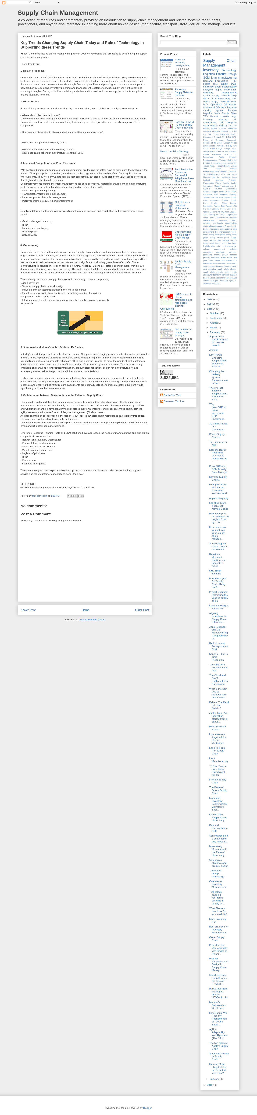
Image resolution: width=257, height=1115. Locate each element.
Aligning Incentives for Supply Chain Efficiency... (218, 617)
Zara (205, 215)
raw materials (226, 260)
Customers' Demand (212, 137)
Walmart (214, 116)
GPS (234, 98)
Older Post (142, 610)
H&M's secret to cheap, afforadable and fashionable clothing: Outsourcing (176, 301)
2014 (210, 299)
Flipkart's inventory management (182, 62)
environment (208, 232)
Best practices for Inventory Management (219, 929)
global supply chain (228, 235)
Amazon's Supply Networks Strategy (184, 92)
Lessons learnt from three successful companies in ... (218, 455)
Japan (234, 166)
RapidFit (206, 189)
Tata (222, 206)
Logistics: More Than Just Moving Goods (218, 505)
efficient (226, 226)
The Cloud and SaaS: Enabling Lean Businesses (218, 679)
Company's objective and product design (218, 863)
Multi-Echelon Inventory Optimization (182, 205)
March (214, 327)
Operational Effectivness (223, 104)
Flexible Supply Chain (217, 781)
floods (234, 232)
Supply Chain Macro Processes (216, 197)
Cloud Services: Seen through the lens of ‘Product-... (218, 979)
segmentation (209, 266)
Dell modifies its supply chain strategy (183, 332)
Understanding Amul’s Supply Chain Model (183, 234)
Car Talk (207, 134)
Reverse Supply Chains (218, 478)
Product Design (226, 74)
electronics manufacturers (220, 229)
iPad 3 (233, 240)
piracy (225, 255)
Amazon (222, 128)
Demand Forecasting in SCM (218, 828)
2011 (231, 125)
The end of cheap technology (216, 873)
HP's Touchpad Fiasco (217, 728)
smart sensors (210, 125)
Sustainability (229, 86)
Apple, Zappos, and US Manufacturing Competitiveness (218, 632)
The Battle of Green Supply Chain (218, 790)
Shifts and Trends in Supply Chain (219, 1056)
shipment (219, 266)
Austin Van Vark (172, 395)
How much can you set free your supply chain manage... (217, 533)
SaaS (217, 113)
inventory (211, 70)
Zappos (233, 212)
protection (215, 258)
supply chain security (213, 272)
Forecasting (224, 98)
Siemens (223, 194)
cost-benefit (218, 223)
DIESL (229, 137)
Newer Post (28, 610)
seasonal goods (219, 263)
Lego (234, 177)
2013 (210, 304)
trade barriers (209, 278)
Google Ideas (230, 149)
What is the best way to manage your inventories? (218, 693)
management (219, 249)
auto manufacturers (219, 217)
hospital (226, 240)
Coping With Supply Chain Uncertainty (218, 817)
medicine (233, 249)
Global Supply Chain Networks (220, 101)
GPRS (206, 149)
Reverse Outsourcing (226, 189)
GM (235, 146)
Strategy (233, 194)
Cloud (213, 98)
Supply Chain (229, 113)
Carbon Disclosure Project (225, 134)
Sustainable (208, 206)
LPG (223, 174)
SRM (216, 194)
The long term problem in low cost (218, 667)
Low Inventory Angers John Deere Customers (217, 738)
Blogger (147, 1107)
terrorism (225, 275)
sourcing (212, 269)
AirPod (214, 128)
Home (85, 610)
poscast (233, 255)
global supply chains (213, 238)
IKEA (206, 104)
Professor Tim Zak (174, 401)
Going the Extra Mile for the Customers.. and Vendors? (218, 489)
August (214, 322)
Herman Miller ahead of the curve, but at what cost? (217, 1068)
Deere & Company (213, 140)
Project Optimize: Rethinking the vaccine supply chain (218, 596)
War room (225, 212)
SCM (206, 77)
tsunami (233, 278)
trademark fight (222, 278)
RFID (234, 80)
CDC (229, 131)
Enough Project (230, 143)
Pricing (218, 183)
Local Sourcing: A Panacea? (218, 607)
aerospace (213, 215)
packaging (207, 255)
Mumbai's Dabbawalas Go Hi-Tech (217, 1005)
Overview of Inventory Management (218, 884)
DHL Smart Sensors (215, 572)
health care (210, 83)
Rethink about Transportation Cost (218, 646)
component (222, 220)
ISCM (225, 154)
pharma (217, 255)
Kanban (233, 169)
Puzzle (226, 183)
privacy (206, 258)
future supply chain (211, 235)
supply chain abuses (227, 269)
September (216, 318)
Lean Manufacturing (218, 760)
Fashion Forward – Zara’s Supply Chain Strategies (184, 124)
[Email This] (69, 496)
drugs (234, 116)
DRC (234, 137)
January (215, 1078)
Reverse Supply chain (213, 192)
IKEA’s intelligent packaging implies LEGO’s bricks (218, 993)
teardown (217, 275)
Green (218, 151)
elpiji (235, 229)
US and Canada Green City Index (220, 209)
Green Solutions (229, 151)
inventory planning (215, 119)
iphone (218, 243)
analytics (208, 89)
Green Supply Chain (216, 939)
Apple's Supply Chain (215, 95)
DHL (224, 137)
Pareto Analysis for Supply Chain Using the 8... (217, 583)
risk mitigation (228, 122)
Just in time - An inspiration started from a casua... (218, 717)
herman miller (215, 240)
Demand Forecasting (215, 80)
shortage (227, 266)
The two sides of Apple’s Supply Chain (218, 1045)
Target (217, 206)
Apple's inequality (219, 498)
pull (235, 258)
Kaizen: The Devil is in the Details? (219, 705)
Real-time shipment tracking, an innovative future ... (217, 560)
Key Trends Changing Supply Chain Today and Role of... (218, 360)
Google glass (209, 151)
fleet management (222, 232)
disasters (224, 116)
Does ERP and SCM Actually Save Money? (218, 469)
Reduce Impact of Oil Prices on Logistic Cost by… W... (219, 518)
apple (218, 89)
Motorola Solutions (226, 180)
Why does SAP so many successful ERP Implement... (217, 411)
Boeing (224, 131)
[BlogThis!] (72, 496)
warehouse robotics (211, 284)
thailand (233, 275)
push (205, 260)
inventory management (220, 92)
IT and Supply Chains (217, 436)
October (215, 313)
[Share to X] (76, 496)
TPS (205, 116)
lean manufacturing (224, 77)
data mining (208, 226)
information (230, 89)
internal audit (208, 243)
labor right (215, 246)
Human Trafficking (212, 154)
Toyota (228, 206)
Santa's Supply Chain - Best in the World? (218, 546)
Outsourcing (208, 183)
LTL (228, 174)
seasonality (232, 263)
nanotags (220, 252)
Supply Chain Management (58, 12)
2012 (210, 309)
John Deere (212, 169)
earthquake (218, 226)
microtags (207, 252)
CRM (234, 131)
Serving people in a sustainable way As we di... (219, 838)
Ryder (227, 192)
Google (219, 149)
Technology (229, 70)
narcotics (233, 252)
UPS (235, 206)
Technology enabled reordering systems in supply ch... (216, 897)
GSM (212, 149)
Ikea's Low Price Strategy (174, 151)
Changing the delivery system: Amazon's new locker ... (218, 377)
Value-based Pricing (211, 212)
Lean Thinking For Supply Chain (217, 750)
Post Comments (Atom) (92, 619)
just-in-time (226, 243)
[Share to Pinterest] (82, 496)
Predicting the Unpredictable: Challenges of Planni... (218, 949)
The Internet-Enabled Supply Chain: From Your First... (218, 393)
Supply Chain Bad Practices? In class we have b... (219, 341)
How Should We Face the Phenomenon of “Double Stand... (218, 1018)
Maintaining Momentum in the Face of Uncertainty (218, 850)
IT (231, 154)
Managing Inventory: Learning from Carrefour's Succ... (218, 804)
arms (223, 215)
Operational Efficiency (214, 107)
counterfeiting (231, 223)
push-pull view (214, 260)
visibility (223, 125)
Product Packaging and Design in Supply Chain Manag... (218, 964)
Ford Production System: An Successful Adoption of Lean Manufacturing (184, 175)
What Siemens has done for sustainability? (218, 911)
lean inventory (227, 246)
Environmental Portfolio (213, 146)
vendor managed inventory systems (220, 281)
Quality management (223, 186)
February (215, 332)
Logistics (209, 74)
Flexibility (228, 146)
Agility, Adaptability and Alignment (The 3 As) (218, 1033)
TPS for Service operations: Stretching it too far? (218, 770)
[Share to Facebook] (79, 496)
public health (226, 258)
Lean (218, 86)
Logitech (206, 180)
